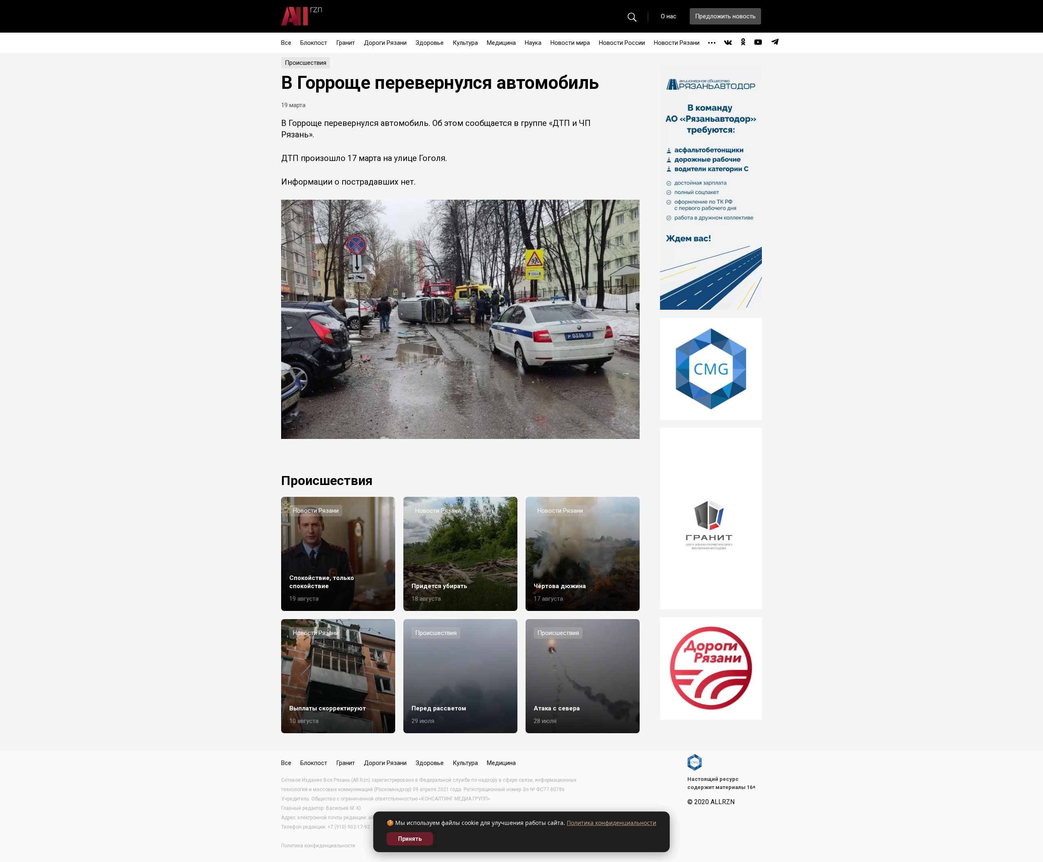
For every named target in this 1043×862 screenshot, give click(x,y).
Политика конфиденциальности (611, 823)
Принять (410, 839)
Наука (533, 42)
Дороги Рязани (385, 42)
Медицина (501, 42)
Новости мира (570, 42)
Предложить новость (725, 16)
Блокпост (313, 42)
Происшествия (305, 62)
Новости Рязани (677, 42)
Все (286, 42)
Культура (465, 42)
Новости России (622, 42)
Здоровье (430, 42)
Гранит (345, 42)
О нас (668, 16)
